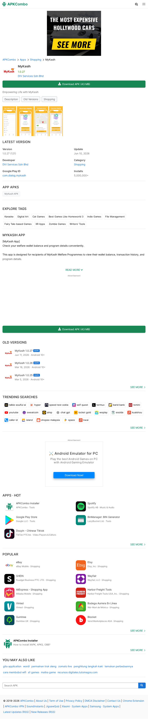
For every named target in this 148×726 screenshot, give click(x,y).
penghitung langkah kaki (88, 666)
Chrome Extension (133, 700)
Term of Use (56, 700)
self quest (82, 404)
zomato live (65, 666)
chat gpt (65, 412)
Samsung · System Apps (104, 706)
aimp (49, 412)
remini (136, 404)
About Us (41, 700)
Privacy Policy (74, 700)
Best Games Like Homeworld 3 (66, 216)
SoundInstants (35, 706)
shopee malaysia (50, 419)
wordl (26, 666)
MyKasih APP (14, 235)
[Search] (142, 685)
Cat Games (38, 216)
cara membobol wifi (14, 672)
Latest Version (16, 142)
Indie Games (94, 216)
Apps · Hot (12, 495)
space (71, 419)
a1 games (33, 672)
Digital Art (23, 216)
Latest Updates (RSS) (16, 711)
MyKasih (24, 66)
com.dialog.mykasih (14, 175)
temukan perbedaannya (119, 666)
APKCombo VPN (14, 706)
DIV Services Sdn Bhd (31, 75)
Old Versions (30, 99)
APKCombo (9, 59)
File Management (115, 216)
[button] (136, 4)
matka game (48, 672)
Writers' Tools (77, 223)
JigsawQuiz (53, 706)
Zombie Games (57, 223)
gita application (12, 666)
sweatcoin (32, 412)
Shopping (49, 99)
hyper (37, 404)
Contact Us (113, 700)
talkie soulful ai (17, 404)
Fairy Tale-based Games (18, 223)
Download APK (76, 84)
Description (11, 99)
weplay (103, 412)
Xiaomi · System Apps (75, 706)
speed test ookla (58, 404)
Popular (10, 554)
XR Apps (40, 223)
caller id (13, 419)
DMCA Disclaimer (95, 700)
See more (136, 387)
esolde (119, 412)
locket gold (85, 412)
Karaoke (9, 216)
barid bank (119, 404)
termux (101, 404)
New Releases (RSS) (43, 711)
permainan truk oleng (43, 666)
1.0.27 (9, 153)
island (29, 419)
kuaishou (137, 412)
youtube (13, 412)
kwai (85, 419)
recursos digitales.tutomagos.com (77, 672)
